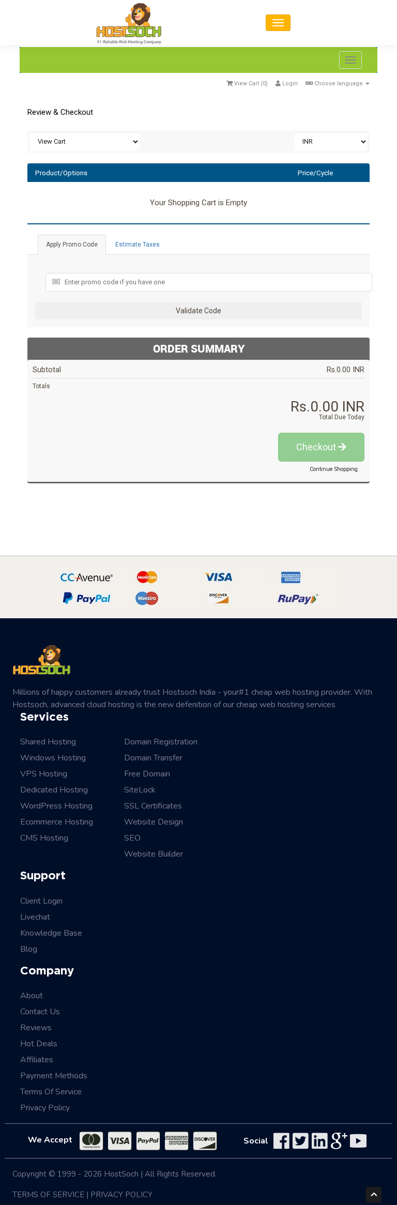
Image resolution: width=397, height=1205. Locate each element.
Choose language (338, 83)
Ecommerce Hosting (56, 822)
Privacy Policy (45, 1108)
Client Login (41, 901)
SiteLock (140, 790)
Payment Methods (53, 1075)
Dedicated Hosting (54, 790)
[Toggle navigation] (278, 22)
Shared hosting (48, 742)
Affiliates (36, 1059)
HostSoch (121, 1174)
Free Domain (147, 774)
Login (289, 83)
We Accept (50, 1140)
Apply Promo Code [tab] (72, 244)
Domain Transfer (153, 758)
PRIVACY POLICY (121, 1194)
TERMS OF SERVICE (48, 1194)
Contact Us (40, 1011)
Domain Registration (160, 742)
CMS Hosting (44, 838)
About (31, 995)
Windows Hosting (53, 758)
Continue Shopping (334, 469)
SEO (132, 838)
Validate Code (198, 311)
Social (255, 1141)
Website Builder (153, 854)
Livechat (35, 917)
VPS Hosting (43, 774)
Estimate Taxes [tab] (137, 244)
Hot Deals (38, 1043)
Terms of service (51, 1091)
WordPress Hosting (56, 806)
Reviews (36, 1027)
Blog (28, 949)
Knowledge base (51, 933)
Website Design (153, 822)
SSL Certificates (153, 806)
